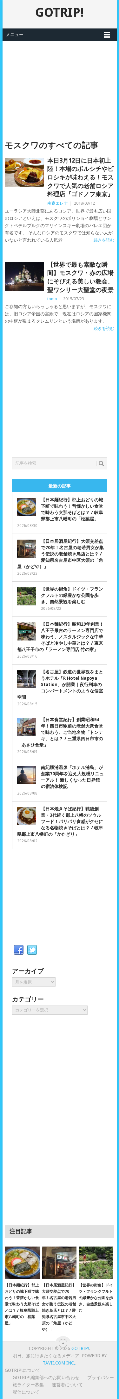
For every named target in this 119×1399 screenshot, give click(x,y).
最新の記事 (60, 485)
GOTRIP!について (22, 1370)
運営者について (67, 1384)
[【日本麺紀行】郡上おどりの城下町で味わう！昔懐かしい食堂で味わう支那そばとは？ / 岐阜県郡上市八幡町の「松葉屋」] (22, 1263)
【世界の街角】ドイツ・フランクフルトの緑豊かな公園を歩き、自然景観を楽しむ (72, 595)
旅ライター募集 (28, 1384)
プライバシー (100, 1377)
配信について (26, 1392)
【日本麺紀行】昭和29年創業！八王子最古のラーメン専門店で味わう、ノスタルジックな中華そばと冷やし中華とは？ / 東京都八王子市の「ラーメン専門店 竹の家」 (60, 637)
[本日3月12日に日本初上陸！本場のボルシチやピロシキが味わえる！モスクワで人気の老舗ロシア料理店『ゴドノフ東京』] (24, 172)
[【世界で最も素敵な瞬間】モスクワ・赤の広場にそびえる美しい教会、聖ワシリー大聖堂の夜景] (24, 276)
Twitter (32, 950)
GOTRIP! (59, 12)
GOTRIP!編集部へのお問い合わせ (46, 1377)
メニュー (14, 34)
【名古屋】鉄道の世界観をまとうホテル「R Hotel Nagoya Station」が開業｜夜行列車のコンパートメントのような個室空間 (60, 684)
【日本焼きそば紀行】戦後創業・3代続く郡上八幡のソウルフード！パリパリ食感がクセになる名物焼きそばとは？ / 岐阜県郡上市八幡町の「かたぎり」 (60, 821)
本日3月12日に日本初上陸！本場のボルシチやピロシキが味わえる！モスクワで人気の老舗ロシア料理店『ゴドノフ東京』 (80, 177)
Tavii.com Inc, (59, 1362)
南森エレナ (57, 203)
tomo (52, 298)
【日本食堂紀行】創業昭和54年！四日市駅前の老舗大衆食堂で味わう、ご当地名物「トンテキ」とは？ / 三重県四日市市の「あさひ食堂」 (60, 732)
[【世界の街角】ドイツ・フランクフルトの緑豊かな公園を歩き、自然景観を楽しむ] (96, 1263)
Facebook (19, 950)
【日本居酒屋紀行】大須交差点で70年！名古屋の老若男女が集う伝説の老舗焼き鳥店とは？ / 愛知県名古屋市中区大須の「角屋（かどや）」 (60, 554)
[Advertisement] (60, 85)
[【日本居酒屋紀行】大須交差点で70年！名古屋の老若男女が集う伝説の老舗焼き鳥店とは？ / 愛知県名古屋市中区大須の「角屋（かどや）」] (59, 1263)
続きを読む (104, 240)
